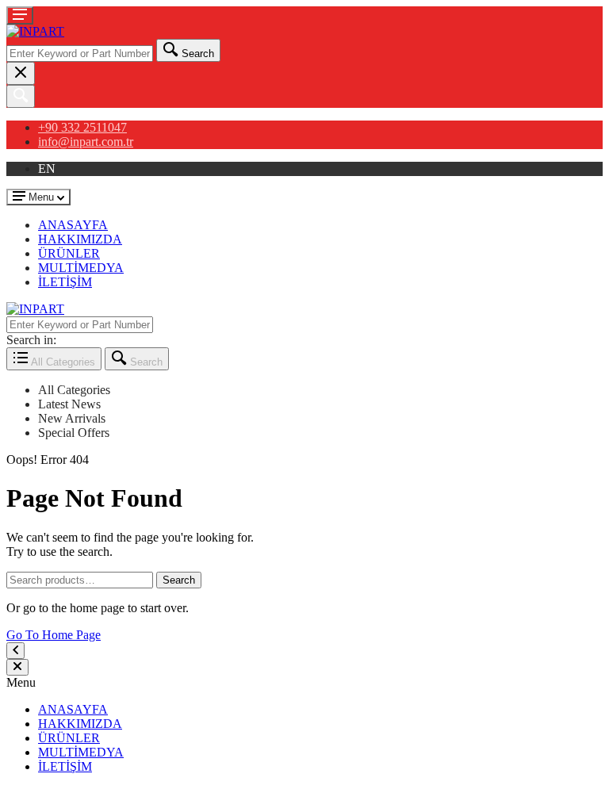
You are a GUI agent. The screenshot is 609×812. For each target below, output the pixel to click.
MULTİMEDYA (81, 267)
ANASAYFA (73, 225)
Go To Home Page (53, 635)
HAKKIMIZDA (80, 239)
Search (179, 580)
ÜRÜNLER (69, 253)
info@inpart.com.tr (85, 141)
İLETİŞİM (65, 282)
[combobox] (79, 53)
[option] (320, 390)
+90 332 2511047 (82, 127)
